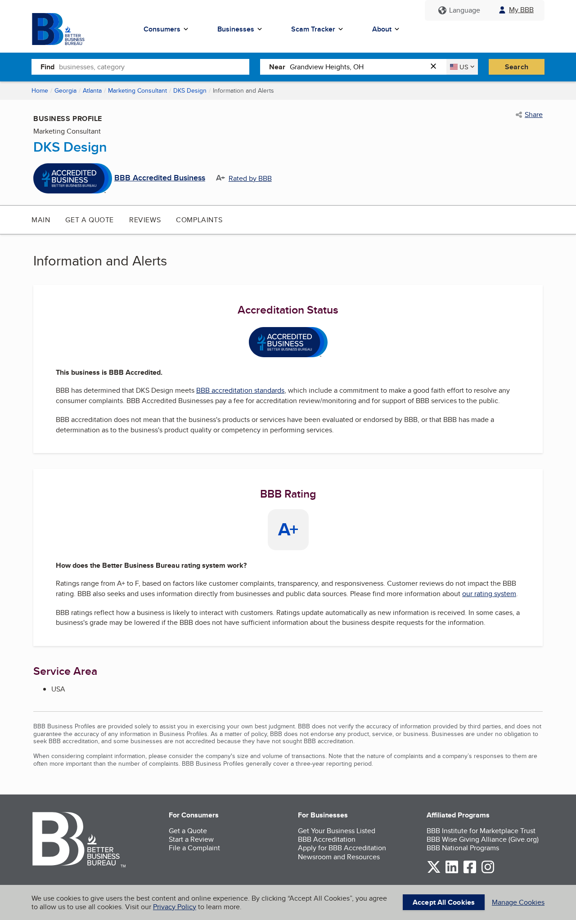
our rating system (489, 593)
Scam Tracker (313, 29)
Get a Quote (89, 220)
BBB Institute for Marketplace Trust (481, 831)
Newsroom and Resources (339, 857)
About (382, 29)
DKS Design (190, 90)
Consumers (162, 29)
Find (47, 67)
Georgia (65, 90)
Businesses (235, 29)
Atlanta (92, 90)
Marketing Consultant (137, 90)
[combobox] (154, 66)
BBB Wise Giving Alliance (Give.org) (483, 839)
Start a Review (191, 839)
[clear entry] (436, 67)
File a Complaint (194, 848)
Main (41, 220)
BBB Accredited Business (159, 178)
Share (534, 114)
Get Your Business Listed (336, 831)
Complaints (199, 220)
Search (516, 67)
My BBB (521, 9)
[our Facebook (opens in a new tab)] (470, 871)
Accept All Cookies (444, 902)
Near (277, 67)
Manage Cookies (518, 902)
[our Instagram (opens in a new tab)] (488, 871)
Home (40, 90)
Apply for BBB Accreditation (342, 848)
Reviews (145, 220)
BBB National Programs (463, 848)
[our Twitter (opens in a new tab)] (434, 871)
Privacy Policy (174, 907)
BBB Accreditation (327, 839)
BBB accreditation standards (240, 390)
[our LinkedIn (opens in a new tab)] (452, 871)
